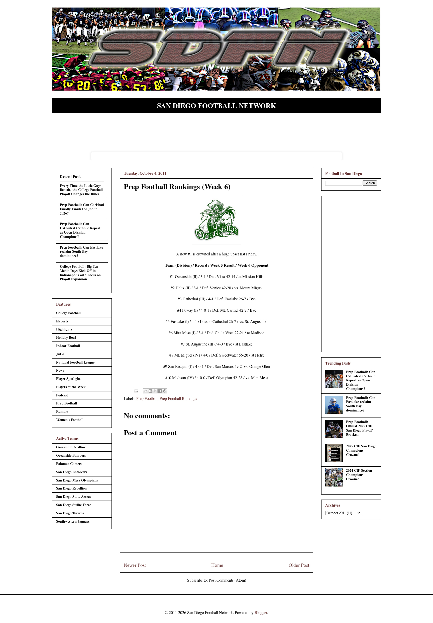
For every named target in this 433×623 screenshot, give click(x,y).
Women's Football (69, 419)
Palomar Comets (68, 463)
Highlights (64, 329)
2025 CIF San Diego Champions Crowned (361, 450)
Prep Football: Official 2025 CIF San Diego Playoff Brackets (359, 428)
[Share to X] (155, 390)
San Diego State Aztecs (73, 496)
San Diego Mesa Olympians (77, 480)
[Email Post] (135, 390)
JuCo (60, 354)
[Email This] (145, 390)
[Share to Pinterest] (164, 390)
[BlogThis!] (150, 390)
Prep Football (147, 398)
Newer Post (135, 565)
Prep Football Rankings (178, 398)
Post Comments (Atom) (227, 580)
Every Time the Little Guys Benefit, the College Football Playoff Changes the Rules (81, 190)
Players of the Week (71, 386)
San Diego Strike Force (73, 504)
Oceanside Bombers (71, 455)
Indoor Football (68, 345)
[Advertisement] (351, 273)
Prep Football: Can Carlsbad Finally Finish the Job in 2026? (82, 209)
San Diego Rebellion (71, 488)
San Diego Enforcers (71, 471)
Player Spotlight (68, 378)
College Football (68, 312)
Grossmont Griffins (70, 447)
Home (217, 565)
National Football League (75, 362)
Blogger (261, 612)
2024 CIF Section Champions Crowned (359, 474)
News (60, 370)
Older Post (299, 565)
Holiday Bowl (66, 337)
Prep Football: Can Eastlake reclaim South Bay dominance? (81, 251)
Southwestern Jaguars (72, 521)
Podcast (62, 395)
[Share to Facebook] (159, 390)
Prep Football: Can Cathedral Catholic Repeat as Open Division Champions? (80, 230)
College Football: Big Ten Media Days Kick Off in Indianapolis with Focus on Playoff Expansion (80, 273)
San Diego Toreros (70, 513)
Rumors (62, 411)
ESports (62, 321)
